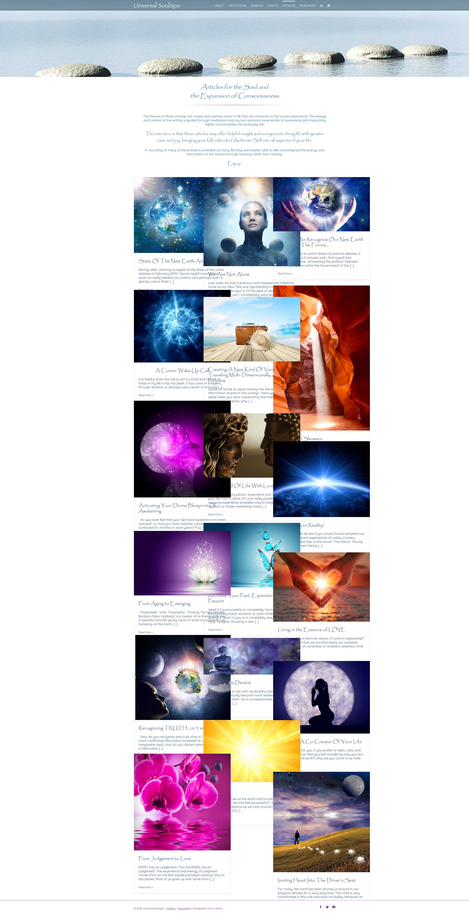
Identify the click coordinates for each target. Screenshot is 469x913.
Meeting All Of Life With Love (241, 486)
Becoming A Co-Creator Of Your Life (320, 742)
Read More (284, 273)
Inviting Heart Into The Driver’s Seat (317, 880)
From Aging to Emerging (164, 604)
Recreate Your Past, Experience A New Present (250, 598)
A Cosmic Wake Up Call (182, 371)
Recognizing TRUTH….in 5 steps (175, 728)
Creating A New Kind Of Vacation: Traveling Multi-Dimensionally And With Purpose (250, 375)
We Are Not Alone (228, 274)
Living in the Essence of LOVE (312, 630)
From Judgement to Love (165, 858)
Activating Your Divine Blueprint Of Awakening (177, 508)
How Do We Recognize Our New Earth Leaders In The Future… (320, 242)
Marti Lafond (214, 908)
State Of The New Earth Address (176, 261)
